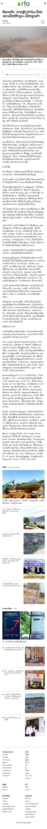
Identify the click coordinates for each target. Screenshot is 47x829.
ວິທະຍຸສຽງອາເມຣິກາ (31, 812)
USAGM (27, 809)
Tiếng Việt (28, 776)
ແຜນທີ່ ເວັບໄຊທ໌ (30, 817)
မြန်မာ (27, 760)
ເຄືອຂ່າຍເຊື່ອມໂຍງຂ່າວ (8, 806)
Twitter (4, 801)
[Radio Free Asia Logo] (23, 3)
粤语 (26, 757)
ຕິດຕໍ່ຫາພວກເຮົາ (7, 812)
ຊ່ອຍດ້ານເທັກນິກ (30, 814)
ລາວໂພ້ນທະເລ (6, 770)
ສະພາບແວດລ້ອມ (7, 765)
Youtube (27, 790)
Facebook (5, 798)
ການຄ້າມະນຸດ (6, 760)
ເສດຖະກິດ (5, 757)
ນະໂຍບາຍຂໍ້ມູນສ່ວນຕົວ (31, 804)
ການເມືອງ (5, 754)
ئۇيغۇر (27, 773)
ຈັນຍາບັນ (27, 798)
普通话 (27, 754)
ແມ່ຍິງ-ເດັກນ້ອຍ (6, 768)
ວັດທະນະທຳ (5, 776)
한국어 (27, 762)
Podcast (5, 790)
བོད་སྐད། (27, 770)
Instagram (5, 804)
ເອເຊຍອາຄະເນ (6, 773)
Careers (27, 801)
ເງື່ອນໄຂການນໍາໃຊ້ (30, 806)
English (27, 778)
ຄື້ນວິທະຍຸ (5, 787)
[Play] (5, 75)
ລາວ (26, 765)
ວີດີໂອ (27, 787)
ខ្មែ (26, 768)
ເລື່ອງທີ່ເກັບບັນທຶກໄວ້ (8, 809)
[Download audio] (43, 74)
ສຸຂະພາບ (5, 762)
